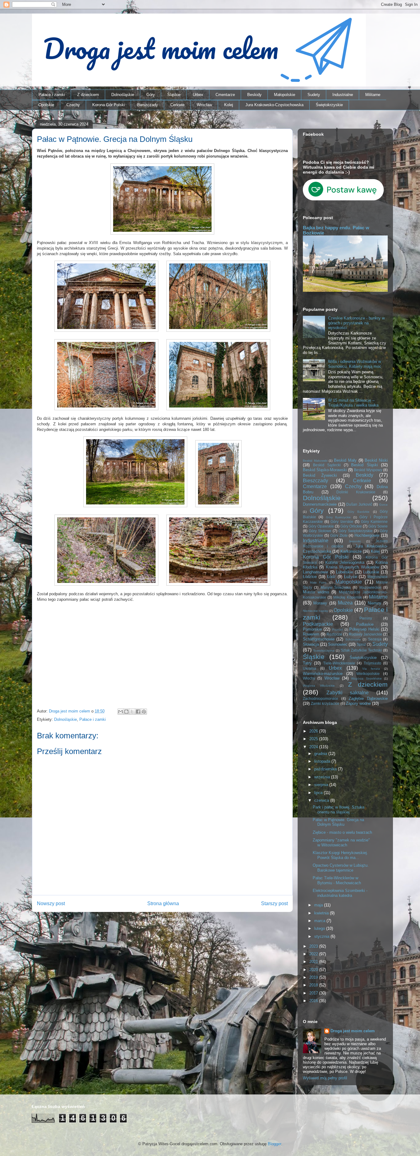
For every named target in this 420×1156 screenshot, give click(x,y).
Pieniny (365, 618)
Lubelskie (344, 572)
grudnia (321, 753)
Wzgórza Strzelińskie (366, 678)
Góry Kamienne (374, 522)
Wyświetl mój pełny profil (325, 1078)
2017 (314, 993)
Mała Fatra (318, 582)
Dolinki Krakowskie (355, 492)
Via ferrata (371, 668)
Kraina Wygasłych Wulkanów (352, 567)
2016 (314, 1000)
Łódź (331, 576)
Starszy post (274, 903)
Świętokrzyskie (329, 104)
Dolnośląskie (122, 94)
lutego (320, 928)
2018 (314, 985)
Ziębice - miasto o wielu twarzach (342, 832)
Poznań (337, 629)
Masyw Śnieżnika (336, 587)
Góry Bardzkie (358, 511)
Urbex (198, 94)
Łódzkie (310, 576)
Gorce (383, 504)
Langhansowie (315, 572)
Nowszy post (51, 903)
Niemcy (374, 603)
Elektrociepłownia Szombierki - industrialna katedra (340, 893)
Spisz (361, 644)
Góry (150, 94)
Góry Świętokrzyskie (356, 531)
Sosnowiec (337, 644)
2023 (314, 946)
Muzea (345, 602)
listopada (322, 761)
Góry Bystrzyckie (338, 517)
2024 (314, 747)
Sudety (313, 94)
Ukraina (309, 668)
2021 (314, 961)
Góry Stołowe (320, 531)
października (326, 769)
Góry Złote (339, 535)
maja (319, 905)
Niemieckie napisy (315, 610)
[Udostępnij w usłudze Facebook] (138, 711)
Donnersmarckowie (320, 504)
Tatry (307, 663)
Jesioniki (355, 541)
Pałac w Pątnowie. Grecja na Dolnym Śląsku (338, 822)
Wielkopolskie (368, 674)
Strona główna (163, 903)
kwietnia (322, 913)
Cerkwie (177, 104)
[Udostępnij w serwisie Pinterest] (144, 711)
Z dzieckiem (88, 94)
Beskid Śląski (364, 465)
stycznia (322, 936)
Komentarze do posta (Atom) (173, 919)
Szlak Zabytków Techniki (361, 650)
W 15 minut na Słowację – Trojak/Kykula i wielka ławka (353, 402)
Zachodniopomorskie (320, 698)
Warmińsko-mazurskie (323, 673)
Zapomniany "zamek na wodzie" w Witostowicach (341, 842)
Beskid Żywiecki (320, 475)
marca (320, 920)
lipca (319, 792)
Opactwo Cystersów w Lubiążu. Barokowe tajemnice (341, 868)
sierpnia (321, 784)
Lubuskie (371, 572)
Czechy (73, 104)
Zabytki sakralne (348, 692)
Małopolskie (284, 94)
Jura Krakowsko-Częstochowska (274, 104)
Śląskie (173, 94)
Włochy (309, 678)
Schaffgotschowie (319, 639)
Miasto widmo (316, 592)
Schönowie (353, 639)
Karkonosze (351, 551)
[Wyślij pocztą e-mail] (120, 711)
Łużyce (350, 576)
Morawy (320, 603)
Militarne (372, 94)
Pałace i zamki (51, 94)
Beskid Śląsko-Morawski (325, 470)
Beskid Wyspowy (368, 470)
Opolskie (46, 104)
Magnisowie (377, 577)
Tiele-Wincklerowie (339, 663)
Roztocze (334, 634)
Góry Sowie (378, 526)
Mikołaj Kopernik (347, 597)
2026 (314, 731)
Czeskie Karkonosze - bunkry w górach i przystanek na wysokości (356, 323)
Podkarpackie (318, 624)
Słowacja (311, 644)
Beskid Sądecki (327, 465)
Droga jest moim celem (353, 1031)
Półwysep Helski (364, 629)
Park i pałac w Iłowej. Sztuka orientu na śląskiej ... (338, 809)
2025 (314, 739)
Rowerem (311, 634)
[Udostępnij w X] (132, 711)
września (322, 777)
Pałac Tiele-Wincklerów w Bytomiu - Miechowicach (337, 880)
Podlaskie (365, 624)
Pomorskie (312, 629)
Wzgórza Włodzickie (319, 685)
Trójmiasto (372, 663)
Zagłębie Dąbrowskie (368, 698)
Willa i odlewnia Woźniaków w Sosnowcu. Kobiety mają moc (354, 364)
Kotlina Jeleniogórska (344, 562)
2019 (314, 977)
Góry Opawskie (321, 526)
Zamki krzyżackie (325, 703)
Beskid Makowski (315, 460)
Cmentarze (225, 94)
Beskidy (254, 94)
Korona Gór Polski (108, 104)
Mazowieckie (370, 587)
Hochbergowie (367, 535)
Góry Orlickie (351, 526)
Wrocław (204, 104)
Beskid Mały (345, 460)
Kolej (228, 104)
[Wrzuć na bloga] (126, 711)
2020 (314, 969)
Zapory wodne (358, 703)
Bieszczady (147, 104)
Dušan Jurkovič (359, 504)
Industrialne (342, 94)
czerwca (322, 800)
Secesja (375, 639)
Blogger (274, 1144)
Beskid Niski (376, 460)
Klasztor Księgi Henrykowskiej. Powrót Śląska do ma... (340, 855)
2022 (314, 954)
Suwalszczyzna (324, 650)
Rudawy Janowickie (365, 634)
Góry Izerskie (342, 522)
